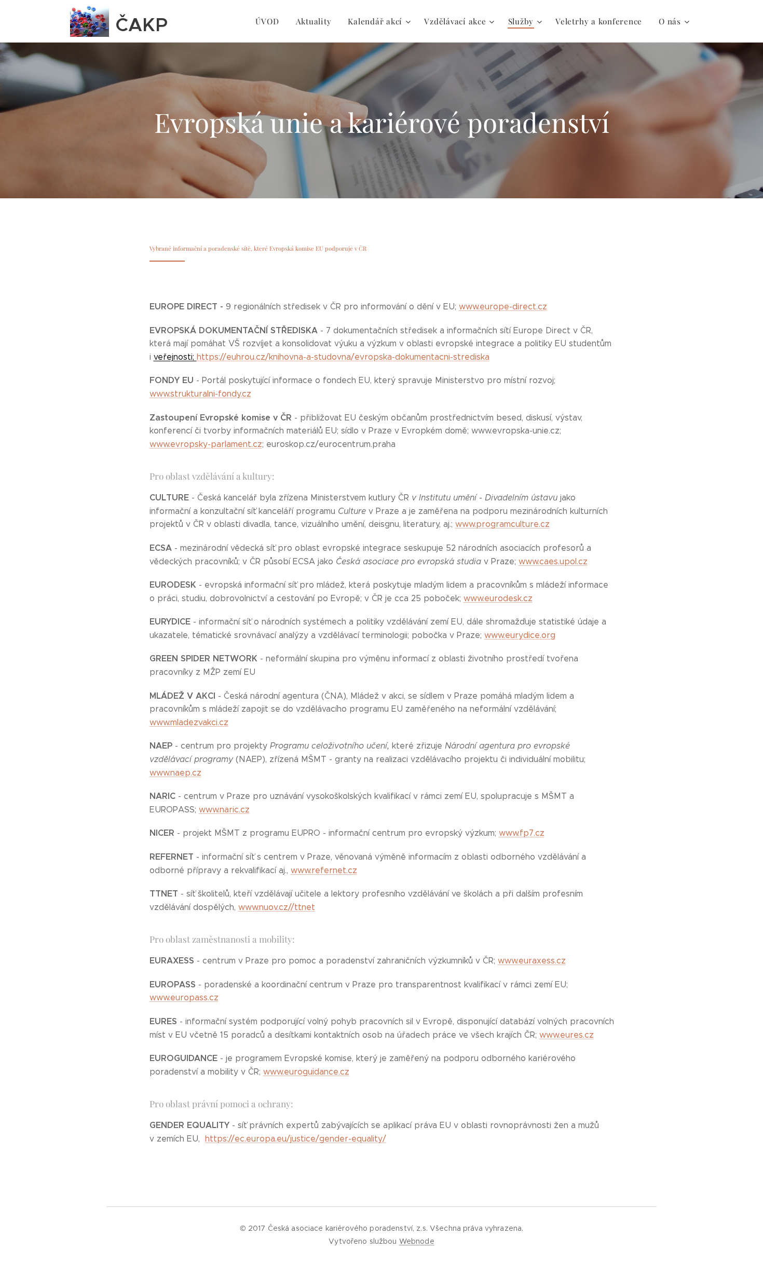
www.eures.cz (566, 1035)
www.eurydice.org (519, 635)
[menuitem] (270, 21)
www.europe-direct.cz (503, 306)
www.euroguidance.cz (306, 1072)
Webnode (416, 1241)
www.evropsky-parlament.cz (205, 444)
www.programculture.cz (502, 524)
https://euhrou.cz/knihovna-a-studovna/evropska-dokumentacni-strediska (321, 357)
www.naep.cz (175, 773)
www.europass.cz (184, 997)
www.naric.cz (224, 809)
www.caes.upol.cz (553, 561)
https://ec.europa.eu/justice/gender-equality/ (295, 1139)
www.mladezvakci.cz (188, 722)
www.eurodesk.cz (498, 598)
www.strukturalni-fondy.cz (200, 394)
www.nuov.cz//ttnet (276, 907)
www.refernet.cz (324, 870)
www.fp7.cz (521, 833)
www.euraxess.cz (532, 961)
